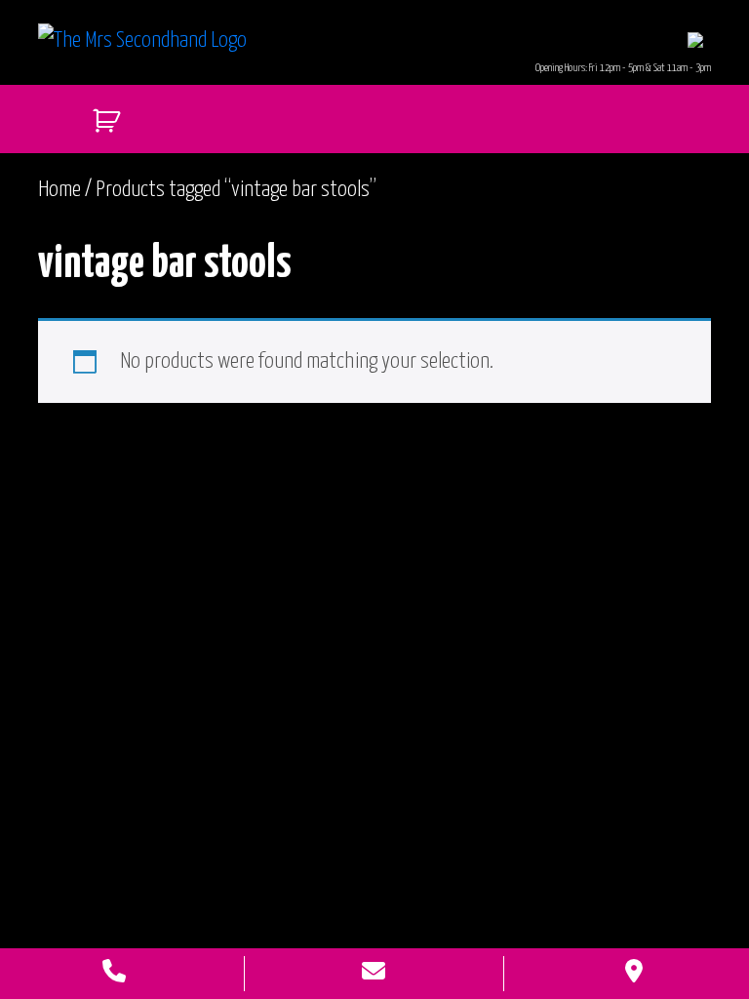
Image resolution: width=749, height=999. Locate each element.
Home (59, 190)
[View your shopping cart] (99, 116)
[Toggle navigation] (695, 40)
